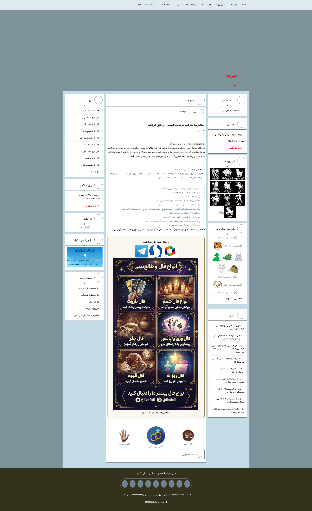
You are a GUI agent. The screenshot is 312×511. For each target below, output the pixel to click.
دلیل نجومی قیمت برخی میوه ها (186, 192)
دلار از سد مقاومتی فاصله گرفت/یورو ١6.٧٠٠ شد (179, 188)
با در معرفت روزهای (137, 173)
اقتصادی (201, 130)
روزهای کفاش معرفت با (174, 173)
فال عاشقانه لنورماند (90, 295)
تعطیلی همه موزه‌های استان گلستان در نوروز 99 (228, 360)
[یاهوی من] (187, 484)
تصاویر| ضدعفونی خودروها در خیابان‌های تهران (230, 327)
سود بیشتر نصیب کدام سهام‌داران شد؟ (183, 225)
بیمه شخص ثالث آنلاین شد (188, 196)
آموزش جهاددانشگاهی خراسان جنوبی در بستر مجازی (229, 380)
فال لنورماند (94, 301)
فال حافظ (233, 4)
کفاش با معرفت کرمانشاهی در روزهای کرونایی (175, 124)
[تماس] (156, 484)
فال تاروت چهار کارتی (90, 124)
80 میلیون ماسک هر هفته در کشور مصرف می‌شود (178, 204)
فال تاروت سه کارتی (90, 117)
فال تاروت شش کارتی (89, 137)
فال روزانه (206, 4)
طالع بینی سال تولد (234, 298)
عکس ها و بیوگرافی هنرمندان (86, 315)
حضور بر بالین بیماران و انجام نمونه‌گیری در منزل (231, 390)
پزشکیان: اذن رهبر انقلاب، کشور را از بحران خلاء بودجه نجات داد (172, 221)
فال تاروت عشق (92, 158)
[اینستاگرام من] (164, 484)
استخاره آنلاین (166, 4)
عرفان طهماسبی (146, 229)
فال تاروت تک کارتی (90, 110)
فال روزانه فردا (92, 308)
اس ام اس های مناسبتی (187, 4)
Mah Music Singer (236, 141)
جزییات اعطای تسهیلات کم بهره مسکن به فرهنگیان (230, 400)
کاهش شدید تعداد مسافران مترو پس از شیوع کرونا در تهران (229, 337)
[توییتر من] (148, 484)
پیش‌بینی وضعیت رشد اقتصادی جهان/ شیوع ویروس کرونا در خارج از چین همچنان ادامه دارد (161, 209)
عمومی (185, 454)
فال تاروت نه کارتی (91, 144)
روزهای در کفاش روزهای (168, 177)
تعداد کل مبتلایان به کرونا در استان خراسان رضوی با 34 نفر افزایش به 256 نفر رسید (227, 348)
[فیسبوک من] (172, 484)
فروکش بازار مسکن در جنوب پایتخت (184, 213)
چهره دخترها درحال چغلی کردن (228, 134)
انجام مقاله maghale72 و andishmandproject (90, 197)
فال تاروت (220, 4)
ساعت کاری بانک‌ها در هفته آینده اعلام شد (181, 217)
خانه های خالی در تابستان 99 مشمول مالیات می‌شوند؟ (177, 200)
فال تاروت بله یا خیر (90, 165)
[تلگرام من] (179, 484)
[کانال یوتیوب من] (133, 484)
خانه (244, 4)
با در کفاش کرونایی (155, 173)
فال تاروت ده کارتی (91, 151)
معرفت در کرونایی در (194, 173)
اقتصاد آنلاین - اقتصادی (185, 169)
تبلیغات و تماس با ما (146, 4)
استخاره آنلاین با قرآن (232, 110)
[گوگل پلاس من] (140, 484)
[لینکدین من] (125, 484)
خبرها (231, 75)
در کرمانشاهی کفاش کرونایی (192, 177)
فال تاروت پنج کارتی (90, 131)
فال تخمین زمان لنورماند (88, 288)
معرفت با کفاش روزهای (119, 173)
